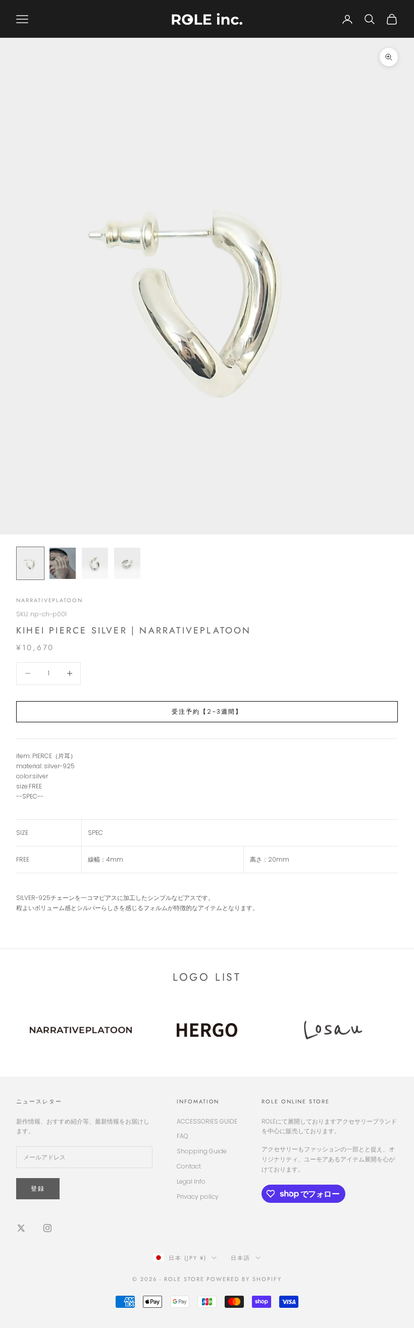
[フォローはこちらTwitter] (21, 1228)
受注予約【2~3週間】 (207, 711)
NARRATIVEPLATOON (49, 600)
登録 (38, 1188)
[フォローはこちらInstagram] (47, 1228)
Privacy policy (198, 1196)
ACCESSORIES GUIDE (207, 1121)
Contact (189, 1166)
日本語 (240, 1258)
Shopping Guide (202, 1151)
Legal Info (191, 1181)
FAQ (182, 1136)
